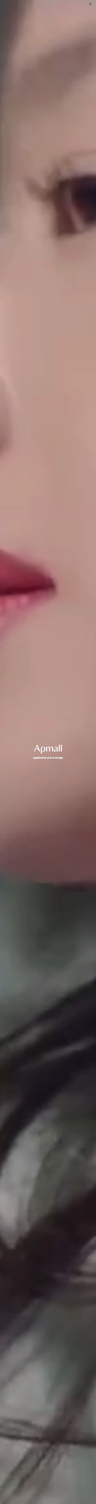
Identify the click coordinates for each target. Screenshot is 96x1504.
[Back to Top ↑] (90, 1498)
